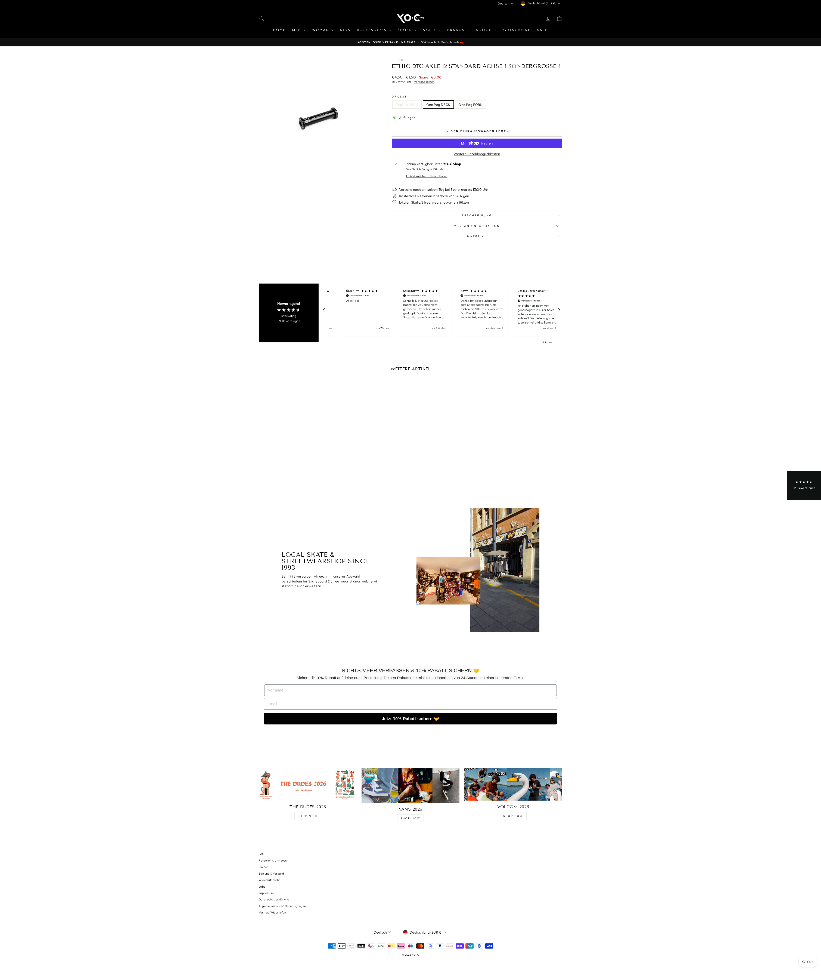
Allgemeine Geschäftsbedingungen (282, 906)
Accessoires (372, 30)
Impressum (266, 893)
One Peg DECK (438, 104)
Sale (542, 30)
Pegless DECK (407, 104)
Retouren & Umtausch (273, 860)
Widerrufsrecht (269, 880)
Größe (399, 96)
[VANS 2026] (411, 785)
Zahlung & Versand (271, 873)
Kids (345, 30)
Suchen (263, 867)
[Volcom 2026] (513, 784)
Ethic (398, 60)
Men (297, 30)
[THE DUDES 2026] (308, 784)
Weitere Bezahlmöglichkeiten (477, 154)
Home (279, 30)
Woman (321, 30)
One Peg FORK (470, 104)
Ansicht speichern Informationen (426, 176)
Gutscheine (517, 30)
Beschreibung (477, 215)
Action (484, 30)
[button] (324, 310)
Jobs (262, 886)
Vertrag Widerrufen (272, 912)
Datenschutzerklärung (274, 899)
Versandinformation (477, 226)
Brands (456, 30)
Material (477, 236)
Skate (430, 30)
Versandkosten (424, 82)
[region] (441, 309)
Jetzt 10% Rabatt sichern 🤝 (410, 718)
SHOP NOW (308, 815)
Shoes (405, 30)
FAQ (261, 854)
